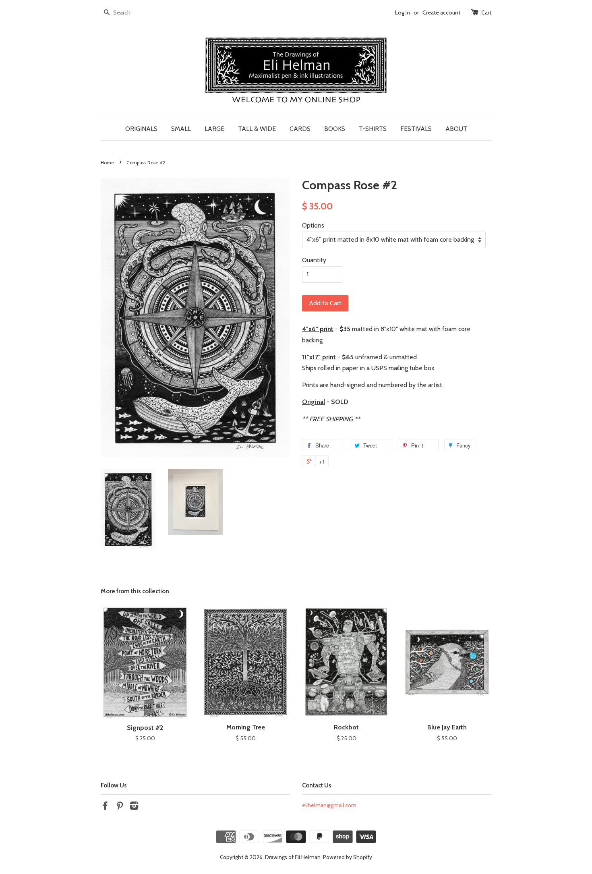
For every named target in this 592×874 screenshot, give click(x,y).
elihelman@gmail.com (329, 805)
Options (313, 225)
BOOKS (334, 129)
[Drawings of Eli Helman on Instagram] (134, 807)
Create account (441, 12)
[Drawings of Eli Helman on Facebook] (105, 807)
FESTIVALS (416, 129)
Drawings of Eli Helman (293, 857)
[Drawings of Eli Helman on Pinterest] (119, 807)
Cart (486, 12)
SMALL (181, 129)
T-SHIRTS (373, 129)
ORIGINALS (141, 129)
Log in (402, 12)
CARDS (300, 129)
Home (107, 162)
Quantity (314, 260)
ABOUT (456, 129)
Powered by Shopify (347, 857)
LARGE (214, 129)
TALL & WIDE (257, 129)
